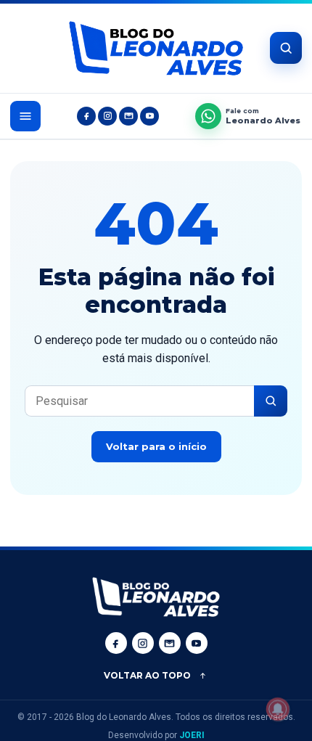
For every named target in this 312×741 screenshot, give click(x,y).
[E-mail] (128, 116)
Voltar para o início (156, 446)
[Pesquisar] (270, 401)
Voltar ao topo (147, 675)
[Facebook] (86, 116)
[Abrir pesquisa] (286, 48)
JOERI (192, 735)
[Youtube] (149, 116)
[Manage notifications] (278, 709)
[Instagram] (107, 116)
